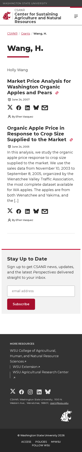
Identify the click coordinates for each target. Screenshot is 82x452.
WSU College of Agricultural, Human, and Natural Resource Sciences (34, 356)
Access (26, 441)
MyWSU (56, 441)
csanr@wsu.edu (59, 402)
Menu (76, 16)
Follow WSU (41, 445)
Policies (41, 441)
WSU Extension (25, 367)
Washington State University (25, 3)
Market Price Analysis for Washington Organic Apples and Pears (39, 86)
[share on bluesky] (36, 108)
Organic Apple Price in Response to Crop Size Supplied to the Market (37, 133)
